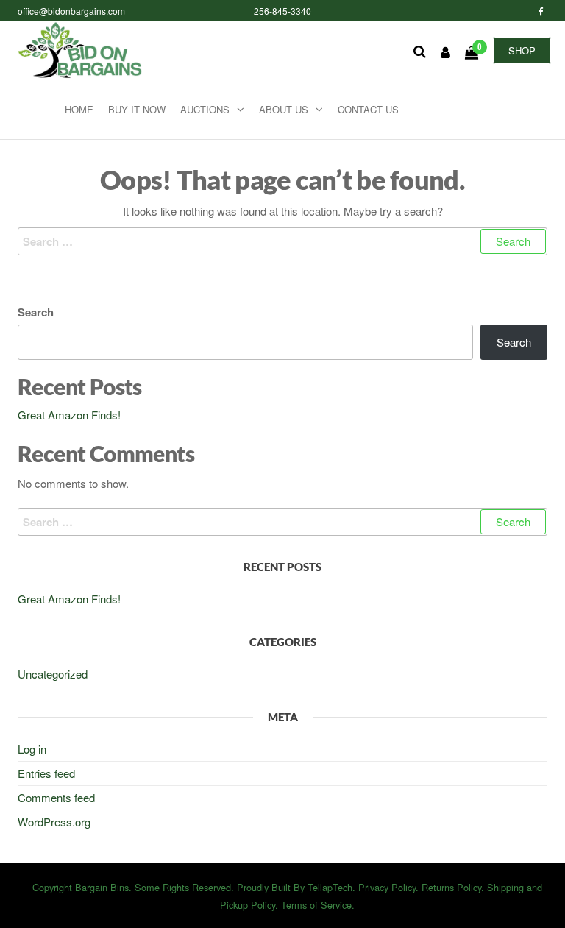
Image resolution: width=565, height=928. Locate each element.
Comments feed (56, 797)
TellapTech (330, 887)
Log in (32, 749)
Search (36, 312)
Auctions (205, 109)
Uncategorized (53, 673)
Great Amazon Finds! (69, 414)
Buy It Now (137, 109)
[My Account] (445, 51)
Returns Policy (451, 887)
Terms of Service (316, 905)
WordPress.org (54, 821)
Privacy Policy (387, 887)
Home (79, 109)
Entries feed (46, 773)
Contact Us (368, 109)
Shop (522, 50)
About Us (283, 109)
